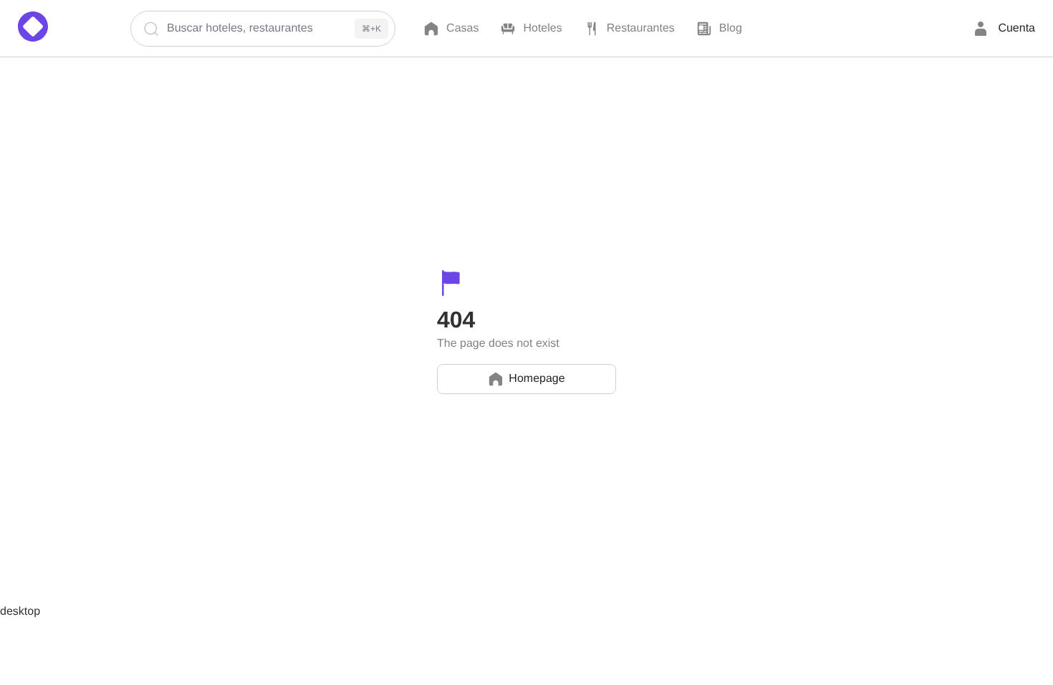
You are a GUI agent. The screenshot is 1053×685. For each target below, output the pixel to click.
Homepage (536, 379)
